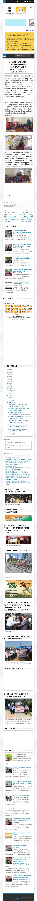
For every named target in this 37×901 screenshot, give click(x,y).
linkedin (27, 1)
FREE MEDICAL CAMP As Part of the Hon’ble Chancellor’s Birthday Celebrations (17, 462)
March (10, 400)
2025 (8, 372)
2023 (8, 377)
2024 (8, 374)
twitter (17, 1)
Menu (4, 1)
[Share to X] (9, 206)
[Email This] (5, 206)
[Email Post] (15, 205)
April (10, 397)
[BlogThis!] (7, 206)
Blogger (22, 900)
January (11, 434)
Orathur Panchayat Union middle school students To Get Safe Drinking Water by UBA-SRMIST (17, 482)
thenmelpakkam (11, 203)
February (11, 402)
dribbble (30, 1)
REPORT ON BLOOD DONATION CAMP (16, 471)
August (11, 393)
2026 (8, 370)
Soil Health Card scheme (12, 458)
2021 (8, 381)
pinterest (32, 1)
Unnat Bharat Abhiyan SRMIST (13, 897)
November (12, 388)
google (22, 1)
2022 (8, 379)
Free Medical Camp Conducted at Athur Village (18, 459)
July (10, 395)
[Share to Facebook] (11, 206)
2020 (8, 384)
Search (32, 55)
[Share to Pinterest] (13, 206)
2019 (8, 386)
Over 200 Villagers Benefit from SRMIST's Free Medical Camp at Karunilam (18, 468)
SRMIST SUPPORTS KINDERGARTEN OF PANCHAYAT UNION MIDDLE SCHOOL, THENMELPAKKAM (18, 67)
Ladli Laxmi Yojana (10, 466)
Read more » (26, 253)
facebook (20, 1)
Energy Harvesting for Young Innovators (16, 473)
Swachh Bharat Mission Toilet (13, 464)
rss (25, 1)
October (11, 390)
